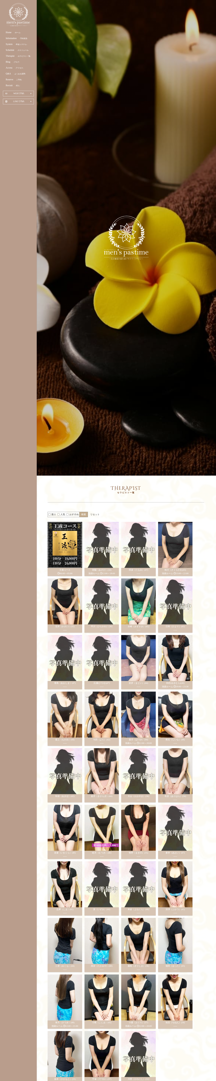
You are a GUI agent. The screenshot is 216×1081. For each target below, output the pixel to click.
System (16, 44)
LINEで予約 (18, 101)
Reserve (14, 79)
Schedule (17, 50)
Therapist (18, 56)
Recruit (13, 85)
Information (17, 38)
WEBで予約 (18, 93)
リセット (95, 514)
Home (13, 32)
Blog (13, 62)
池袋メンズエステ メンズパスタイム (18, 14)
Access (15, 67)
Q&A (16, 73)
